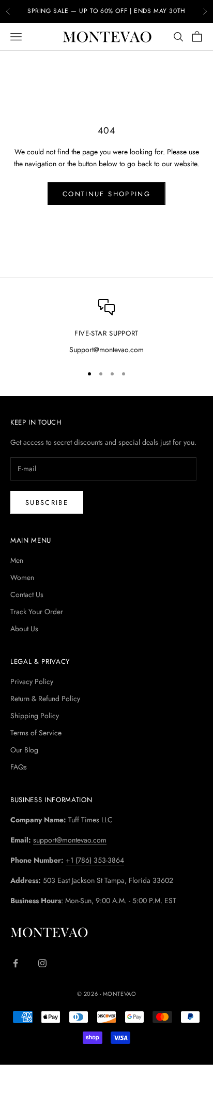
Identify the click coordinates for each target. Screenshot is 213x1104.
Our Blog (24, 750)
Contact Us (26, 594)
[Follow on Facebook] (15, 963)
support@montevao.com (69, 840)
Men (16, 560)
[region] (106, 327)
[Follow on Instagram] (42, 963)
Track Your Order (36, 611)
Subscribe (46, 502)
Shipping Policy (34, 715)
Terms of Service (36, 733)
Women (22, 577)
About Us (24, 628)
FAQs (18, 767)
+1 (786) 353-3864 (95, 860)
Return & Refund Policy (45, 698)
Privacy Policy (31, 681)
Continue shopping (106, 194)
